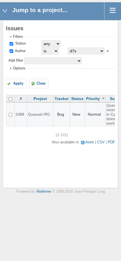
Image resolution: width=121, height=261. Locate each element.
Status (20, 43)
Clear (41, 83)
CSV (101, 142)
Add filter (15, 60)
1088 (19, 114)
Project (40, 98)
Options (19, 68)
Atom (89, 142)
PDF (111, 142)
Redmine (44, 192)
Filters (18, 37)
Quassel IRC (39, 114)
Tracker (62, 98)
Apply (18, 83)
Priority (93, 98)
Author (20, 51)
